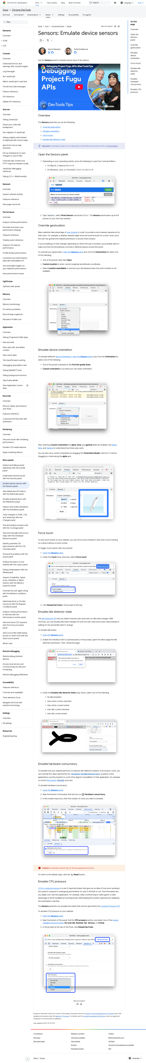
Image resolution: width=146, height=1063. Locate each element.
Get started (18, 15)
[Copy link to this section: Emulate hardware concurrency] (79, 764)
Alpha (114, 445)
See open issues (39, 1041)
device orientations (64, 357)
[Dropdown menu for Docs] (42, 2)
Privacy (42, 1058)
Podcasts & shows (77, 1049)
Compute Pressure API (110, 906)
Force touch (48, 135)
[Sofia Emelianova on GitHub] (75, 53)
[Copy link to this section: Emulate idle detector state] (74, 612)
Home (40, 26)
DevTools (6, 15)
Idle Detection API (49, 618)
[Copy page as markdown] (48, 40)
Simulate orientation (51, 131)
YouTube (111, 1041)
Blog (63, 3)
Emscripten (55, 780)
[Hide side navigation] (27, 1059)
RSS (109, 1049)
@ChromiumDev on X (116, 1038)
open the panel (73, 252)
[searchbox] (15, 22)
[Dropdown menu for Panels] (53, 14)
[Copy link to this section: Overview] (52, 115)
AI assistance (32, 15)
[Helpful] (115, 26)
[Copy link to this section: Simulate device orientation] (74, 350)
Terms (35, 1058)
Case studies (52, 3)
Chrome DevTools (21, 9)
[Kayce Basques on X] (49, 53)
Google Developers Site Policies (94, 1016)
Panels (48, 15)
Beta (40, 448)
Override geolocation (51, 127)
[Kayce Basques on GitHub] (52, 53)
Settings (61, 15)
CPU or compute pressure (49, 888)
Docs (37, 3)
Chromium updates (78, 1038)
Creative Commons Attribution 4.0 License (99, 1014)
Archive (74, 1045)
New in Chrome (75, 3)
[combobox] (99, 3)
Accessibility (74, 15)
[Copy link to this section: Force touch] (55, 533)
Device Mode (113, 146)
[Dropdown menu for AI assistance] (40, 14)
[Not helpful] (118, 26)
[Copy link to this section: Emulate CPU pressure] (68, 881)
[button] (15, 40)
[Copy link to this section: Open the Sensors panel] (70, 154)
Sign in (140, 3)
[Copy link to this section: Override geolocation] (67, 225)
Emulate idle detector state (54, 139)
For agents (87, 15)
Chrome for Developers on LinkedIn (121, 1045)
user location (72, 232)
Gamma (50, 448)
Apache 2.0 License (62, 1016)
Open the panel (53, 553)
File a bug (36, 1038)
